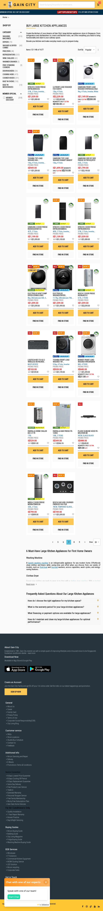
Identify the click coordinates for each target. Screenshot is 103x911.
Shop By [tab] (7, 25)
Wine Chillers (10, 58)
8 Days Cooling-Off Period (17, 779)
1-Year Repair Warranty (15, 814)
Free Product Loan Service (17, 787)
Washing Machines (12, 37)
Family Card (11, 712)
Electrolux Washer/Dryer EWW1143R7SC (59, 294)
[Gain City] (22, 4)
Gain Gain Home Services (16, 804)
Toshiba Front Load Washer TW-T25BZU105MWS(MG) (61, 361)
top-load (54, 567)
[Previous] (52, 542)
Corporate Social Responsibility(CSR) (21, 721)
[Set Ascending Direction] (98, 50)
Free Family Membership (16, 798)
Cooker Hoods (11, 78)
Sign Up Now (16, 692)
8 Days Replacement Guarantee (18, 781)
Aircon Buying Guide (14, 831)
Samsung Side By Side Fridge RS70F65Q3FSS (87, 159)
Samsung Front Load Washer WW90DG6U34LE (88, 88)
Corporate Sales (13, 870)
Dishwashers (10, 71)
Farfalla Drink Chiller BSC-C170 (37, 432)
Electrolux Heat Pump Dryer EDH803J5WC (37, 294)
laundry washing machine (38, 563)
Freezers (8, 51)
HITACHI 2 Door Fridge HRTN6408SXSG (87, 228)
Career (9, 709)
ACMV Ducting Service (15, 862)
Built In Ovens (10, 81)
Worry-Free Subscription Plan (18, 801)
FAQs (9, 734)
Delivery (10, 759)
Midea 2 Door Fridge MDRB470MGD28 (36, 503)
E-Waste (10, 762)
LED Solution (12, 864)
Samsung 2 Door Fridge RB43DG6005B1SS (37, 228)
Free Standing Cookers (12, 66)
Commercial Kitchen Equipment (19, 859)
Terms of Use (12, 718)
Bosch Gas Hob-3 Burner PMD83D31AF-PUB (63, 503)
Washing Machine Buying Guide (19, 842)
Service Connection (12, 772)
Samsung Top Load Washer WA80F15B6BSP (62, 159)
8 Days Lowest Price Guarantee (18, 776)
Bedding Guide (12, 834)
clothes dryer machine (79, 581)
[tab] (12, 60)
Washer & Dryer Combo (12, 46)
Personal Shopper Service (16, 796)
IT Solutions (11, 856)
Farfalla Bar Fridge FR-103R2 (63, 432)
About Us (10, 706)
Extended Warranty (14, 793)
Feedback (10, 746)
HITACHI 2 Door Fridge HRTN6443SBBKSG (62, 228)
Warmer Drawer (11, 62)
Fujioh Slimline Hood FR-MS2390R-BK (88, 432)
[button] (48, 99)
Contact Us (11, 743)
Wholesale (11, 853)
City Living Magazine (14, 837)
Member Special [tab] (9, 94)
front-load (43, 567)
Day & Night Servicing (15, 820)
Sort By (80, 50)
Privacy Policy (12, 715)
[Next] (84, 542)
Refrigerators (11, 55)
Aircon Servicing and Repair (17, 756)
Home (5, 17)
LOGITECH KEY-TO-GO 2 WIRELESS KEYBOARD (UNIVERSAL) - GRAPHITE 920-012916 (37, 361)
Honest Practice (13, 817)
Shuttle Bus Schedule (15, 740)
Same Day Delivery (14, 784)
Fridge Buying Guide (14, 839)
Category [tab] (7, 32)
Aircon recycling (13, 867)
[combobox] (66, 4)
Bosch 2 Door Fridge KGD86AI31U (86, 294)
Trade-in (10, 790)
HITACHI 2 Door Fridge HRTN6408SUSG (37, 88)
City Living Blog (13, 723)
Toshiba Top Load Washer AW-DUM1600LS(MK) (35, 159)
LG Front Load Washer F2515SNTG (62, 88)
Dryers (7, 42)
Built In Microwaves (12, 86)
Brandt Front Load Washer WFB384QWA (86, 361)
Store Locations (13, 737)
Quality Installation (14, 812)
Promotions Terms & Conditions (19, 765)
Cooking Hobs (10, 74)
